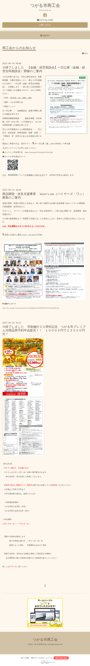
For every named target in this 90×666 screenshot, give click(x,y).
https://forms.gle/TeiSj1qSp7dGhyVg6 (39, 152)
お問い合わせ (45, 25)
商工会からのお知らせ (19, 48)
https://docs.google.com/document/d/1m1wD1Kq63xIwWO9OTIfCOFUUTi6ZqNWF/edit (30, 308)
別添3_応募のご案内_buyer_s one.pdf (19, 235)
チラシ (12, 566)
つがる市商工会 (45, 5)
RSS (86, 53)
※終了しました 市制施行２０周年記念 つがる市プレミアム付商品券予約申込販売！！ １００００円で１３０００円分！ (44, 330)
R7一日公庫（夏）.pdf (44, 144)
